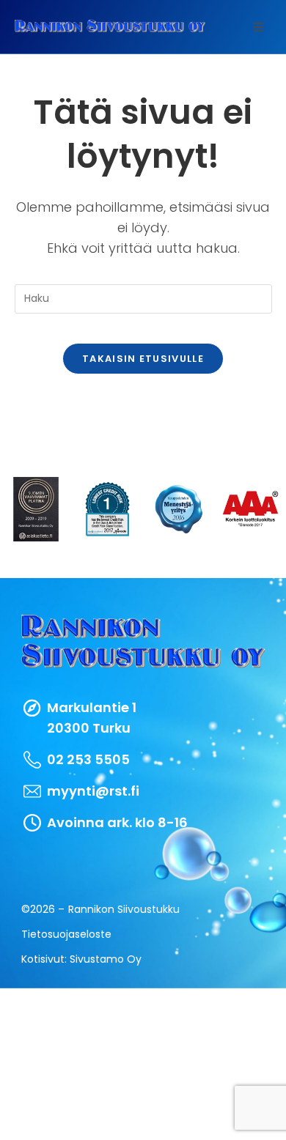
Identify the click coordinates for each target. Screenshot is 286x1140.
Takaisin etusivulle (143, 359)
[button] (258, 27)
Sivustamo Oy (106, 959)
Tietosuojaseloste (66, 934)
